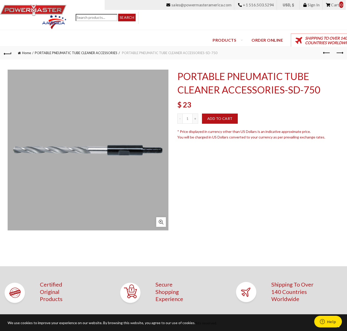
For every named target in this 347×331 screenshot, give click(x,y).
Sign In (313, 4)
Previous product (326, 53)
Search (127, 17)
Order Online (267, 40)
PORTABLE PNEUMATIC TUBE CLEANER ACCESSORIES (76, 53)
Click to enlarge (161, 222)
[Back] (7, 53)
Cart (336, 4)
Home (26, 53)
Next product (339, 53)
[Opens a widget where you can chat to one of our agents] (328, 322)
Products (224, 40)
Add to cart (219, 118)
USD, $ (288, 5)
